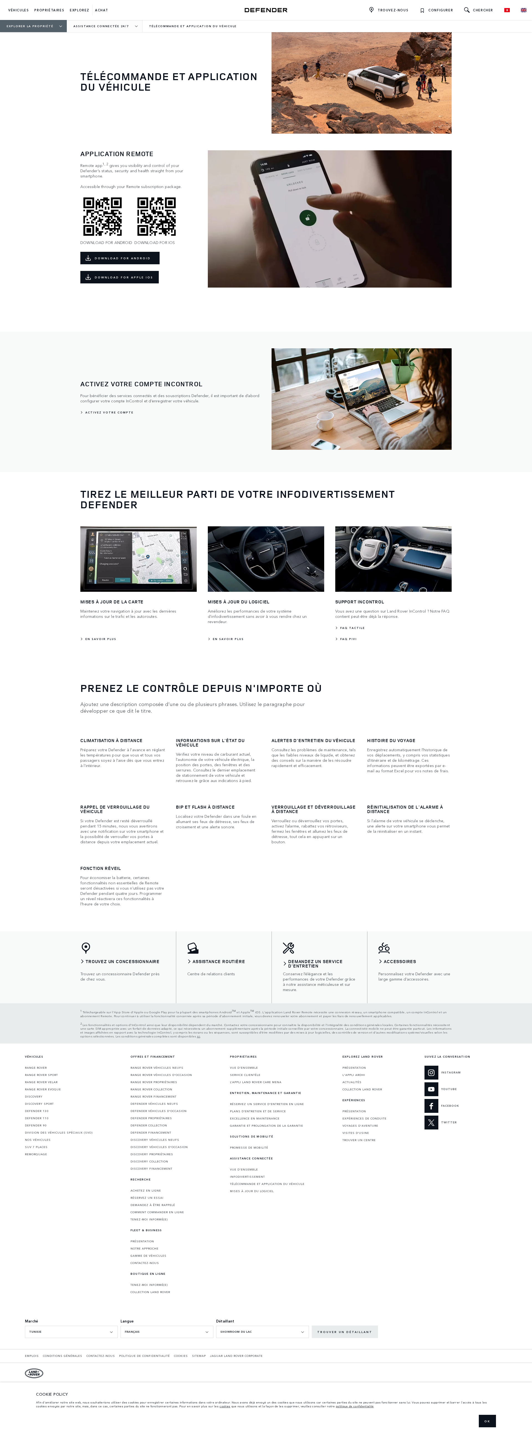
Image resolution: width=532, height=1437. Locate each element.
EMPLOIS (32, 1356)
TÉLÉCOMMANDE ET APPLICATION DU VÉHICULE (267, 1184)
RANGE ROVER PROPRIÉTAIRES (154, 1082)
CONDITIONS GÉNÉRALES (62, 1356)
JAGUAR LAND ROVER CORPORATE (236, 1356)
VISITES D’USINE (355, 1133)
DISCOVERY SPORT (39, 1104)
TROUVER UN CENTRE (359, 1140)
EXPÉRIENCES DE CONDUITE (364, 1118)
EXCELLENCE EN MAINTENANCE (255, 1118)
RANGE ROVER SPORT (41, 1075)
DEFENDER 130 (36, 1111)
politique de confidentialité (355, 1406)
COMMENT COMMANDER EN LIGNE (157, 1212)
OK (487, 1421)
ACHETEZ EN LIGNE (146, 1190)
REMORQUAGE (36, 1154)
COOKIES (181, 1356)
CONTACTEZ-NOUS (145, 1263)
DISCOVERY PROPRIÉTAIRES (152, 1154)
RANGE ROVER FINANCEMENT (154, 1096)
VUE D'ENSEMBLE (244, 1068)
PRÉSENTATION (142, 1241)
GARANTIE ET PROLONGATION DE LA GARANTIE (266, 1126)
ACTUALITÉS (352, 1082)
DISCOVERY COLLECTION (149, 1161)
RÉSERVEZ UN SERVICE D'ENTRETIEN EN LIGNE (267, 1104)
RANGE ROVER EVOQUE (43, 1089)
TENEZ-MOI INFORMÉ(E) (149, 1219)
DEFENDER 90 (36, 1125)
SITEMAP (199, 1356)
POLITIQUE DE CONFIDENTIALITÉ (144, 1356)
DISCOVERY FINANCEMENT (151, 1169)
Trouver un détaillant (344, 1332)
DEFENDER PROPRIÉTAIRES (151, 1118)
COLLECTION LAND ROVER (150, 1292)
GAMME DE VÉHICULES (149, 1256)
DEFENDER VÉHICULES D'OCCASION (159, 1111)
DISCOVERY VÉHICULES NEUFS (155, 1140)
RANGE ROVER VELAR (41, 1082)
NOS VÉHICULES (38, 1140)
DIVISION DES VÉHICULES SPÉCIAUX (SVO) (59, 1132)
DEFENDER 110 (36, 1118)
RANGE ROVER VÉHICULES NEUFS (157, 1068)
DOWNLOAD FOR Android (124, 258)
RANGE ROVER (36, 1068)
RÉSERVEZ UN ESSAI (147, 1198)
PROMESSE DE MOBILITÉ (249, 1147)
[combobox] (71, 1332)
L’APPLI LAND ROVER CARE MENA (256, 1082)
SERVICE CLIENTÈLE (245, 1075)
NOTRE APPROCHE (144, 1248)
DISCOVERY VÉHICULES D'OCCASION (159, 1147)
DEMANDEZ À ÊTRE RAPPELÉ (153, 1205)
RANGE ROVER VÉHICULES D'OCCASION (161, 1075)
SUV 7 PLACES (36, 1147)
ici (198, 1036)
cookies (224, 1406)
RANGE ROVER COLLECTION (151, 1089)
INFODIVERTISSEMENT (247, 1177)
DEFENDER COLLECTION (149, 1125)
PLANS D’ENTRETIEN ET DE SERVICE (258, 1111)
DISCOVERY (34, 1096)
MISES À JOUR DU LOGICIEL (252, 1191)
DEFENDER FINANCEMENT (151, 1132)
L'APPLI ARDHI (353, 1075)
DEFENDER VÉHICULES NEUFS (154, 1104)
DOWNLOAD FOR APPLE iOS (124, 277)
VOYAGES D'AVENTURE (360, 1126)
